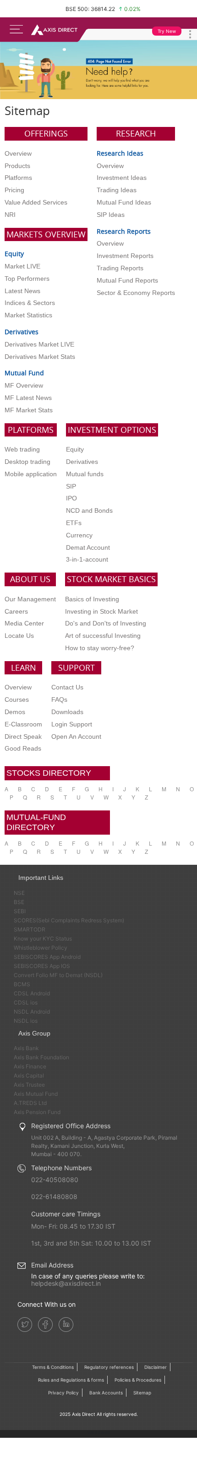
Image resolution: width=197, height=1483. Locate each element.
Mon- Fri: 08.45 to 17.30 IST (73, 1226)
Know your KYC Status (43, 938)
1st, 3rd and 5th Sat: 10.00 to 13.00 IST (91, 1243)
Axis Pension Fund (37, 1112)
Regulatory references (109, 1367)
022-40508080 (54, 1179)
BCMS (22, 984)
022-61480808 (54, 1196)
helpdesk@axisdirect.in (66, 1283)
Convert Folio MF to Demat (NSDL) (58, 975)
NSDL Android (32, 1011)
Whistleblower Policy (40, 947)
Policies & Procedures (138, 1380)
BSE (19, 902)
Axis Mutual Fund (36, 1093)
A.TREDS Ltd (30, 1102)
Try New (167, 31)
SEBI (20, 911)
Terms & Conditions (53, 1367)
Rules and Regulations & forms (71, 1380)
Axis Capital (29, 1075)
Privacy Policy (63, 1392)
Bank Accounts (106, 1392)
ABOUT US (30, 578)
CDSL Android (32, 993)
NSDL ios (26, 1020)
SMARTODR (29, 929)
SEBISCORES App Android (47, 956)
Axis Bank (26, 1048)
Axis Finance (30, 1066)
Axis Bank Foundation (41, 1057)
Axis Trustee (29, 1084)
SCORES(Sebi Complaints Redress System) (69, 920)
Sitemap (142, 1392)
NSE (19, 892)
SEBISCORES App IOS (42, 965)
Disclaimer (155, 1367)
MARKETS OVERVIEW (46, 234)
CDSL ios (26, 1002)
